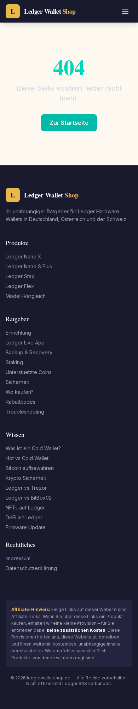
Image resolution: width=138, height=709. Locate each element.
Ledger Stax (20, 276)
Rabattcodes (20, 402)
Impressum (18, 558)
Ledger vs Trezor (26, 488)
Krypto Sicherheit (26, 478)
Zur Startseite (69, 122)
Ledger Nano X (23, 256)
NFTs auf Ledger (25, 508)
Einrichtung (18, 333)
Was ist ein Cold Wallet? (33, 448)
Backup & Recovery (29, 352)
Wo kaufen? (20, 392)
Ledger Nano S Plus (29, 266)
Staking (14, 362)
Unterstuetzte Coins (29, 372)
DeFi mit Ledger (24, 517)
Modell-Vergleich (26, 296)
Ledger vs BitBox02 (29, 498)
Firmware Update (26, 527)
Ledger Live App (25, 343)
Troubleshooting (25, 412)
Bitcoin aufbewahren (30, 468)
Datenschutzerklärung (31, 568)
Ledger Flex (20, 286)
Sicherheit (17, 382)
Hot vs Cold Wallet (27, 458)
